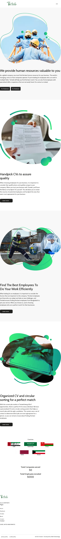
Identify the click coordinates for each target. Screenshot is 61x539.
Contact (2, 519)
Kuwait (39, 454)
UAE (14, 446)
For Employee (5, 88)
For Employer (15, 88)
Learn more (5, 200)
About (1, 516)
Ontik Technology (55, 536)
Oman (47, 446)
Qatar (22, 454)
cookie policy (12, 536)
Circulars (2, 513)
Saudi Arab (30, 446)
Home (1, 508)
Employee (2, 511)
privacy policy (4, 536)
